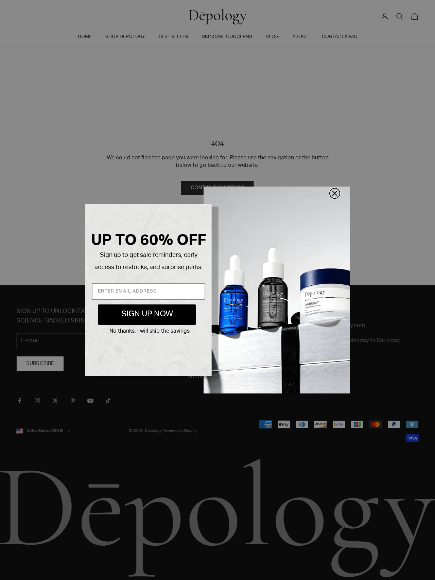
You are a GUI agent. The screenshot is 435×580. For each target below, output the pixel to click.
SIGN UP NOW (147, 314)
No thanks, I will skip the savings (149, 332)
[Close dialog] (335, 193)
